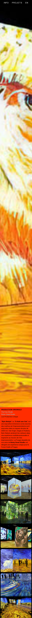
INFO (6, 3)
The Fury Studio (7, 412)
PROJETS (17, 3)
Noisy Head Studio (8, 414)
